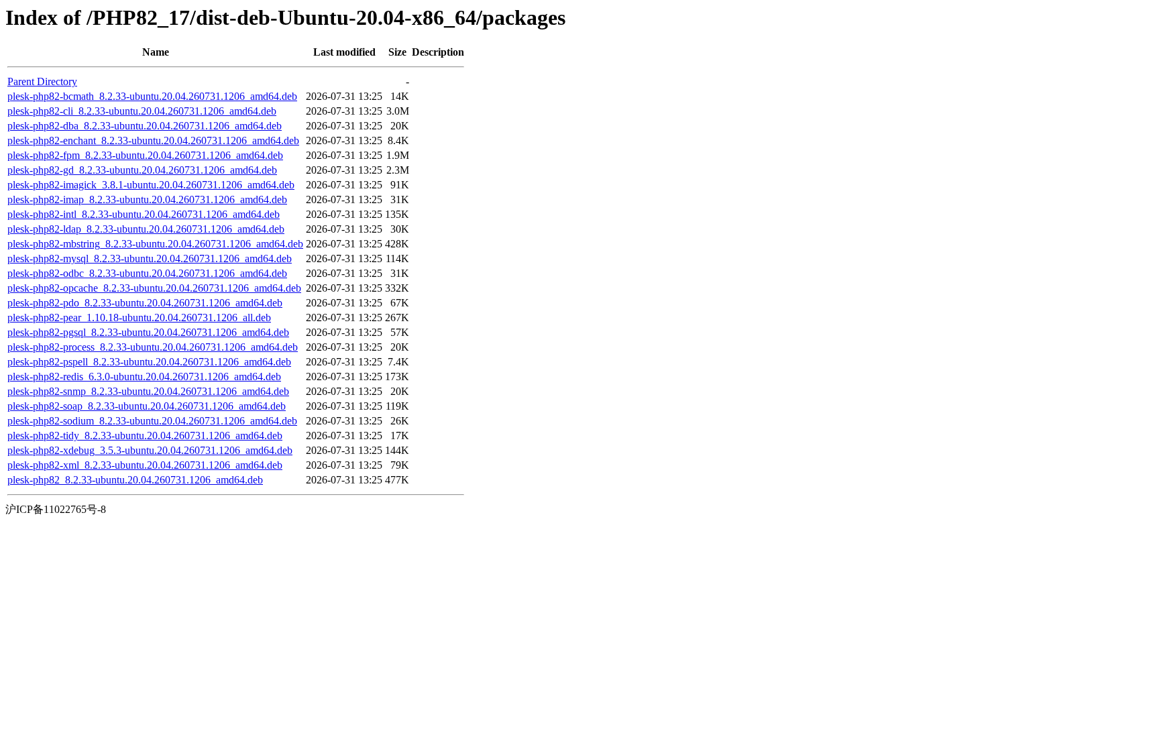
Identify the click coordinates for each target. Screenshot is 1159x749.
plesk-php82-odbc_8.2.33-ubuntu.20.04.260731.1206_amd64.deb (147, 273)
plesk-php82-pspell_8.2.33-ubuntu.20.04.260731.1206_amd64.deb (149, 361)
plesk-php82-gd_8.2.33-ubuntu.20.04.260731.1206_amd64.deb (142, 170)
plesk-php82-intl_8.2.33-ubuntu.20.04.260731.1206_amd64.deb (143, 214)
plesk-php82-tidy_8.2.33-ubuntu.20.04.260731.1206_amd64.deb (144, 435)
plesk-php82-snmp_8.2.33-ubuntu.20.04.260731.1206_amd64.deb (148, 391)
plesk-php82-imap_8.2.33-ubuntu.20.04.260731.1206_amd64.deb (147, 199)
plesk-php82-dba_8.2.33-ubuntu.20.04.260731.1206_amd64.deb (144, 125)
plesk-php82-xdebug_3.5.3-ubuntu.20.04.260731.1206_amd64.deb (149, 450)
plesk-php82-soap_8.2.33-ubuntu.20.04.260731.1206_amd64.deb (146, 406)
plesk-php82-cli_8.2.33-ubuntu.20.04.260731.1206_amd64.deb (141, 111)
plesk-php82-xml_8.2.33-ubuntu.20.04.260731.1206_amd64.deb (144, 465)
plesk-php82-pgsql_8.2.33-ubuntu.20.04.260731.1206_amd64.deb (148, 332)
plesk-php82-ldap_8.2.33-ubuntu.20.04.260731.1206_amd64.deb (145, 229)
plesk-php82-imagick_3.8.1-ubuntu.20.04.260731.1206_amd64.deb (150, 184)
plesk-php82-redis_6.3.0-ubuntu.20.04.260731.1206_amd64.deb (144, 376)
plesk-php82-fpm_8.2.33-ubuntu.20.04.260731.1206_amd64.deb (145, 155)
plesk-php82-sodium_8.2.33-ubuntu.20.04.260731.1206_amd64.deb (152, 420)
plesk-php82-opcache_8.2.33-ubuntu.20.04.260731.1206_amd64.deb (154, 288)
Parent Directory (42, 81)
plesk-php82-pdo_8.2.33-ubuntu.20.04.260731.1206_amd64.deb (144, 302)
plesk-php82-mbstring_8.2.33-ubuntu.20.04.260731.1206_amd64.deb (155, 243)
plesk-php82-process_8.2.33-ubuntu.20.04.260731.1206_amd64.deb (152, 347)
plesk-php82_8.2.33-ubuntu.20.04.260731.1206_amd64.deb (135, 479)
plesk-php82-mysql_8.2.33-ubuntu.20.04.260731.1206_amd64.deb (149, 258)
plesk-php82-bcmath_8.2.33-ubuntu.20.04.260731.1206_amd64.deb (152, 96)
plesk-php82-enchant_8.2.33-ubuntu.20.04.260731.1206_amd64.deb (153, 140)
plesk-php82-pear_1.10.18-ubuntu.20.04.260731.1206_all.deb (139, 317)
